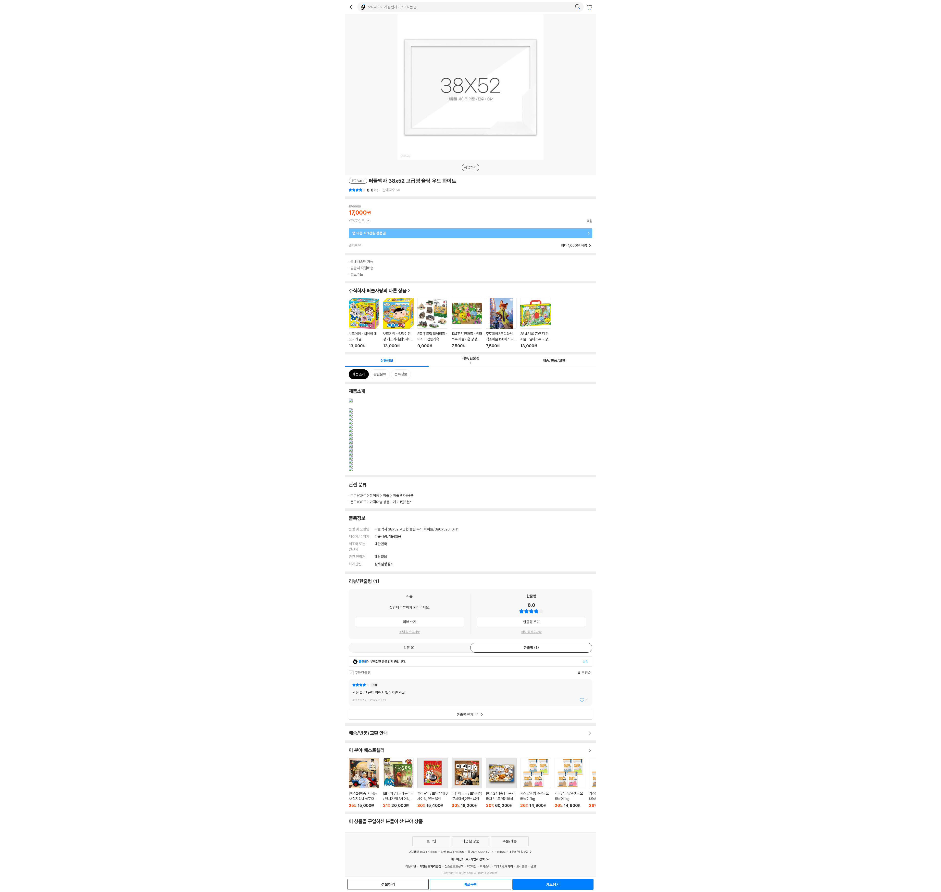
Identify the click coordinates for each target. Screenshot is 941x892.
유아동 (374, 495)
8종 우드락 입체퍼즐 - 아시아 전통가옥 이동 (432, 323)
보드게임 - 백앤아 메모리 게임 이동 (364, 323)
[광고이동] (577, 7)
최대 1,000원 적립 (574, 245)
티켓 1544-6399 (452, 852)
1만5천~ (406, 502)
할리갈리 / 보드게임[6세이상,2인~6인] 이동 (432, 783)
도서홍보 (521, 866)
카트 (590, 7)
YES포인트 (357, 221)
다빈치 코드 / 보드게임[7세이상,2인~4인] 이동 (467, 783)
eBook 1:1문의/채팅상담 (513, 852)
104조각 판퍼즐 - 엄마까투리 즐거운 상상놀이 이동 (467, 323)
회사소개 (485, 866)
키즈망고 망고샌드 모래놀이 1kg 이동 (535, 783)
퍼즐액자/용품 (403, 495)
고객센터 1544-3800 (422, 852)
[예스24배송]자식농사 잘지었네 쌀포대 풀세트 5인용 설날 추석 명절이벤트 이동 (364, 783)
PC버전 (471, 866)
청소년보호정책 (454, 866)
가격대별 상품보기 (383, 502)
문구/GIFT (358, 495)
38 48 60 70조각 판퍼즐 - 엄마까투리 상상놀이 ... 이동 (535, 323)
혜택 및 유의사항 (409, 632)
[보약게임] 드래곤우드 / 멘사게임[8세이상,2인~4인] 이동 (398, 783)
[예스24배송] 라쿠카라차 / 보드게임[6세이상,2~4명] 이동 (501, 783)
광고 (533, 866)
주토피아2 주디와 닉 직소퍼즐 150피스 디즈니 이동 (501, 323)
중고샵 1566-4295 (481, 852)
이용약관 (410, 866)
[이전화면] (351, 7)
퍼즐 (386, 495)
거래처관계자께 (503, 866)
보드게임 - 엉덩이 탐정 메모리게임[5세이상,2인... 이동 (398, 323)
